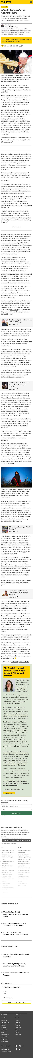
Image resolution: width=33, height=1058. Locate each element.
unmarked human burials (9, 283)
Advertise (4, 1030)
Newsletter (4, 1020)
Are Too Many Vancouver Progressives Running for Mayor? (15, 933)
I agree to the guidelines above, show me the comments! (16, 840)
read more (13, 324)
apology (11, 297)
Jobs (2, 1032)
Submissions (5, 1037)
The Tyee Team (5, 1023)
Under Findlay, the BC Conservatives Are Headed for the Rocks (15, 914)
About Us (3, 1018)
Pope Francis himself (7, 140)
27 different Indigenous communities (14, 376)
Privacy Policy (5, 1034)
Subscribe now (16, 813)
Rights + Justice (24, 661)
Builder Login (5, 1049)
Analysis (4, 6)
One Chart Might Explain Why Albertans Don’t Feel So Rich (14, 924)
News (17, 1018)
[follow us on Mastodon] (11, 46)
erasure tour (21, 421)
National (18, 1025)
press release (28, 341)
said (27, 396)
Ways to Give (5, 1039)
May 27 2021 (7, 257)
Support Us (4, 1041)
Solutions (18, 1027)
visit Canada (14, 309)
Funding (3, 1027)
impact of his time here (21, 336)
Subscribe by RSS (6, 1051)
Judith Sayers (16, 175)
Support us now (9, 793)
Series (17, 1032)
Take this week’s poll (16, 1002)
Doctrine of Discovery (20, 249)
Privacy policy (4, 815)
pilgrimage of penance (16, 90)
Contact (3, 1025)
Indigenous (14, 661)
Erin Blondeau (9, 25)
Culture (18, 1023)
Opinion (18, 1030)
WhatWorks (19, 1034)
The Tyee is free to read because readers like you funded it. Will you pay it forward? (14, 672)
